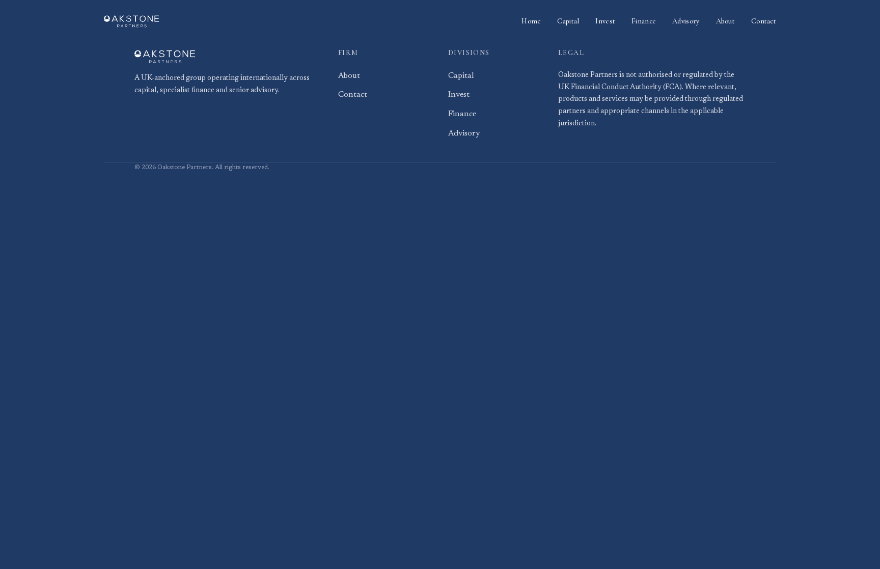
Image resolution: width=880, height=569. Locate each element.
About (725, 21)
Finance (643, 21)
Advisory (685, 21)
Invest (605, 21)
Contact (763, 21)
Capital (568, 21)
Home (531, 21)
